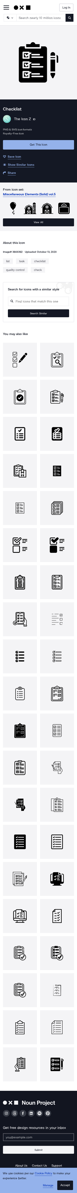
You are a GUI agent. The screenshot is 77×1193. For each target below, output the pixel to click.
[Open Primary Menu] (6, 8)
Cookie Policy (43, 1173)
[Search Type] (10, 18)
